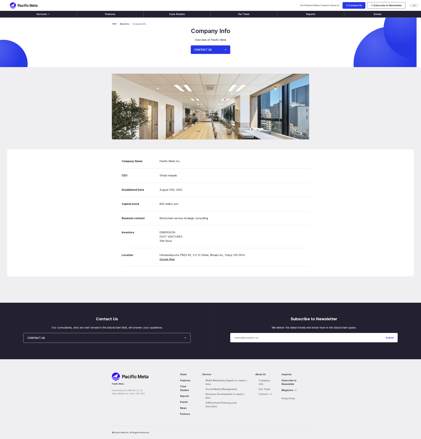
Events (378, 14)
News (316, 5)
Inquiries (287, 374)
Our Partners (306, 5)
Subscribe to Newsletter (289, 382)
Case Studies (177, 14)
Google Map (167, 259)
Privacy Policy (288, 398)
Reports (310, 14)
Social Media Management (221, 389)
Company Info (264, 382)
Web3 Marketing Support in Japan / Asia (226, 382)
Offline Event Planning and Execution (221, 404)
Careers (325, 5)
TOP (114, 24)
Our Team (243, 14)
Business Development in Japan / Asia (225, 396)
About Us (334, 5)
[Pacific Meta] (23, 5)
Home (183, 374)
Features (110, 14)
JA (414, 5)
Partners (185, 414)
